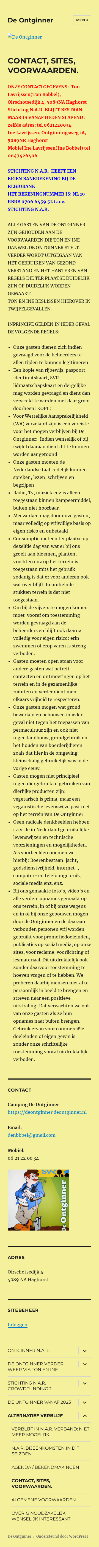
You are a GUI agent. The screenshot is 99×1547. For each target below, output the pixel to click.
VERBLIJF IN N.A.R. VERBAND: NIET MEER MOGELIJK (50, 1431)
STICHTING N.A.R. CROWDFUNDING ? (30, 1385)
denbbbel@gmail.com (32, 1135)
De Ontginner (30, 20)
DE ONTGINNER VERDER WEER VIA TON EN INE (36, 1366)
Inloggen (18, 1324)
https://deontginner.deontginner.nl (47, 1112)
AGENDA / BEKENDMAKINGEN (45, 1467)
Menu (82, 20)
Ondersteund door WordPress (62, 1536)
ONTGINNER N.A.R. (29, 1350)
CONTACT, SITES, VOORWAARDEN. (32, 1483)
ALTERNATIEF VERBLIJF (35, 1415)
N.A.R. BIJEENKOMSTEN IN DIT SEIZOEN (45, 1451)
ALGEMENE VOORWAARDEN (44, 1499)
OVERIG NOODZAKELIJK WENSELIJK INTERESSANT (41, 1516)
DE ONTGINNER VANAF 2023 (39, 1402)
